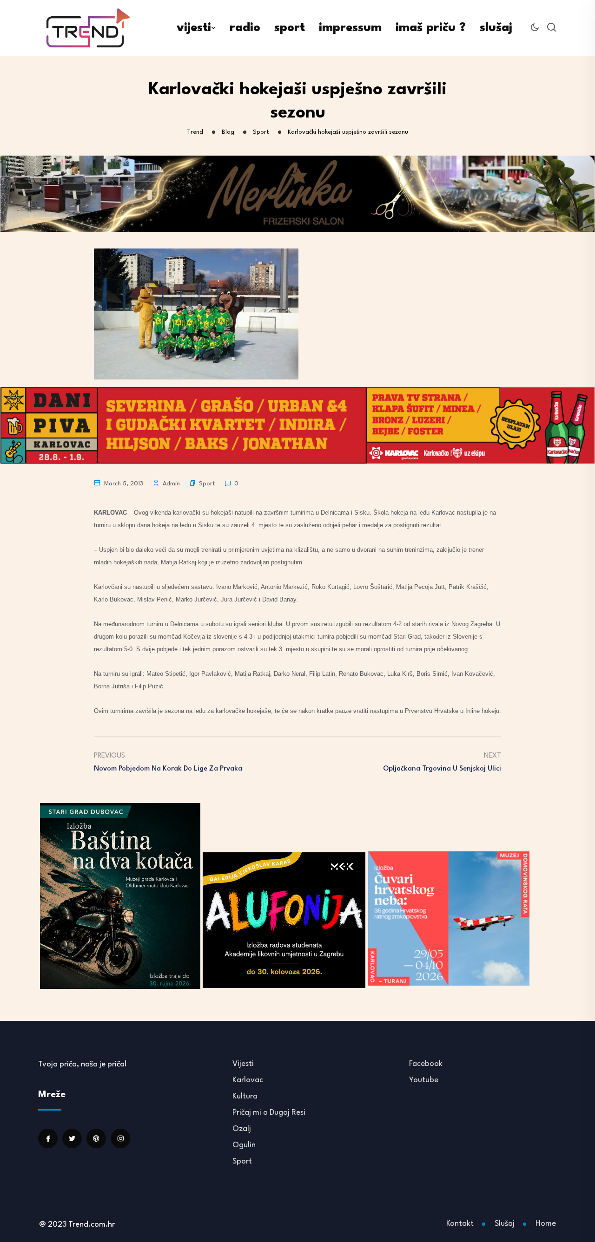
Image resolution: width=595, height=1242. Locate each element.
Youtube (423, 1080)
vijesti (194, 28)
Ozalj (241, 1129)
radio (245, 28)
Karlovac (247, 1080)
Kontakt (460, 1224)
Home (546, 1224)
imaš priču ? (431, 28)
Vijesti (243, 1064)
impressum (350, 28)
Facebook (426, 1064)
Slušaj (505, 1224)
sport (289, 28)
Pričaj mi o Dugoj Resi (268, 1113)
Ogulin (244, 1145)
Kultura (245, 1096)
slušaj (496, 28)
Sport (207, 484)
